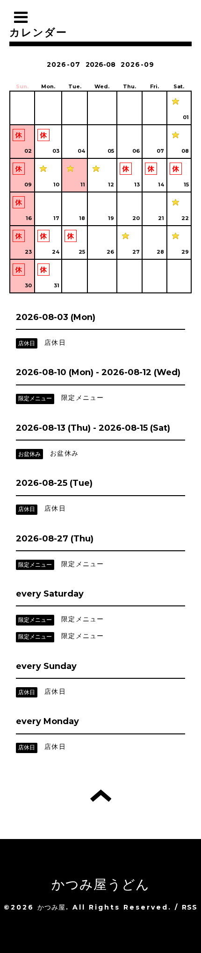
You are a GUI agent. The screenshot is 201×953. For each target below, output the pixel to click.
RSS (190, 907)
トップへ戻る (100, 795)
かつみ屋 (51, 907)
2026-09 (137, 64)
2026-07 (63, 64)
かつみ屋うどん (100, 884)
